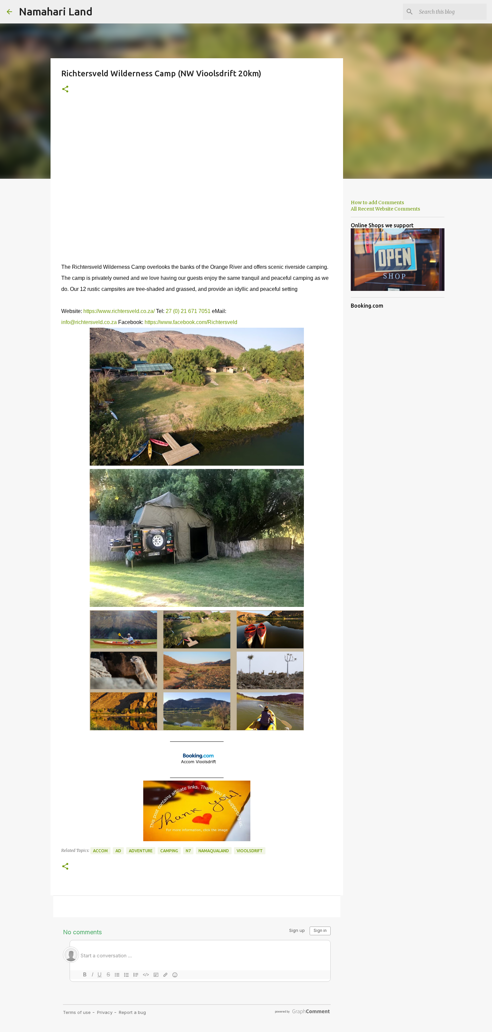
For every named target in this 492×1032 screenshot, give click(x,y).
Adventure (141, 851)
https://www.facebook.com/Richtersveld (191, 322)
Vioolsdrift (250, 851)
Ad (118, 851)
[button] (65, 89)
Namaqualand (213, 851)
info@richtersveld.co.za (89, 322)
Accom (100, 851)
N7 (188, 851)
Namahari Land (55, 11)
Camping (169, 851)
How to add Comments (377, 203)
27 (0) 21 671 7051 (188, 311)
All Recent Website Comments (385, 209)
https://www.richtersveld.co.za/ (119, 311)
